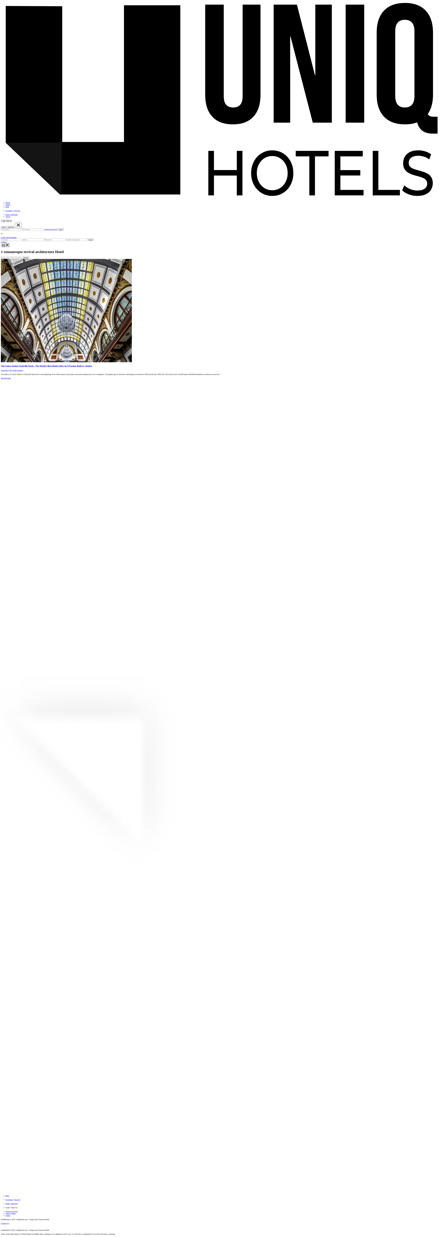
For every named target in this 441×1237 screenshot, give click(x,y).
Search (26, 258)
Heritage (4, 378)
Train (9, 378)
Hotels (8, 205)
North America (17, 370)
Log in (4, 227)
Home (8, 203)
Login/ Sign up (6, 221)
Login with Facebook (9, 237)
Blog (7, 207)
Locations (9, 211)
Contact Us (5, 1223)
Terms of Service (12, 1211)
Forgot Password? (50, 229)
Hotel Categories (12, 215)
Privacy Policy (11, 1213)
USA (10, 370)
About (8, 217)
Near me (17, 211)
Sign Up (10, 227)
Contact (4, 242)
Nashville (4, 370)
